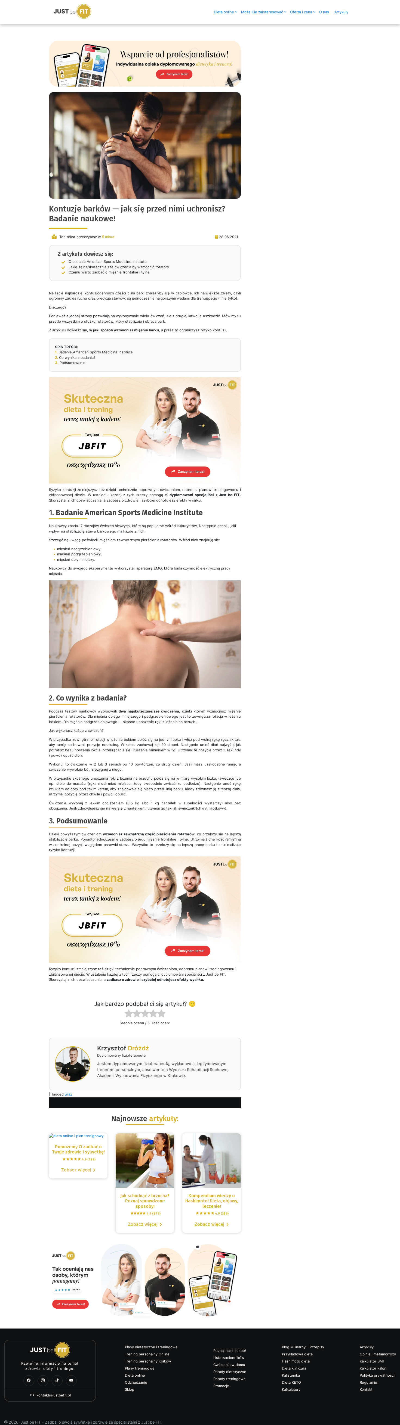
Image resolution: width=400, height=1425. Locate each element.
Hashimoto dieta (296, 1361)
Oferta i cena (301, 12)
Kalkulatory (291, 1389)
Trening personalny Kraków (148, 1361)
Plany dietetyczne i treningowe (151, 1347)
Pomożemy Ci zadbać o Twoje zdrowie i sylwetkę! (78, 1149)
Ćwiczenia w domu (229, 1364)
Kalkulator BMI (372, 1361)
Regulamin (368, 1382)
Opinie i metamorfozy (378, 1354)
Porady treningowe (229, 1379)
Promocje (221, 1386)
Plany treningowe (140, 1368)
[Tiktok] (57, 1380)
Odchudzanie (136, 1382)
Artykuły (341, 12)
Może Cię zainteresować (262, 12)
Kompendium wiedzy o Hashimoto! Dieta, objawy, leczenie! (211, 1204)
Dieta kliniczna (294, 1368)
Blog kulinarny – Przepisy (303, 1347)
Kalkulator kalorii (373, 1368)
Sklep (129, 1389)
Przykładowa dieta (297, 1354)
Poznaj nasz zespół (229, 1350)
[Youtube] (71, 1380)
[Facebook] (28, 1380)
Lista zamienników (228, 1357)
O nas (324, 12)
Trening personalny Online (147, 1354)
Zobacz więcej (76, 1169)
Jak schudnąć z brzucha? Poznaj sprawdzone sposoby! (145, 1204)
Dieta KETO (291, 1382)
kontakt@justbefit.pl (53, 1395)
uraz (68, 1094)
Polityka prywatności (377, 1375)
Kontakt (366, 1389)
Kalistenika (291, 1375)
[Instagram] (43, 1380)
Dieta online (224, 12)
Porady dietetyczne (229, 1372)
